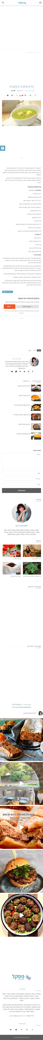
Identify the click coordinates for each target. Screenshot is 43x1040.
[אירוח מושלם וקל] (32, 551)
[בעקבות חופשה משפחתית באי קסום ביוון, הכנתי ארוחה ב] (21, 783)
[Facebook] (31, 371)
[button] (2, 148)
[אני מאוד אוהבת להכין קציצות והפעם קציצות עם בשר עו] (21, 915)
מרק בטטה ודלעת (24, 395)
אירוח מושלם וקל (36, 559)
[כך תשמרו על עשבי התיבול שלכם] (32, 568)
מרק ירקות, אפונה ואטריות (22, 415)
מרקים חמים (30, 52)
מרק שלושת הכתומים (23, 434)
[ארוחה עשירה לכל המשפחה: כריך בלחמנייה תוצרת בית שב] (21, 871)
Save (20, 95)
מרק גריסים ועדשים (24, 386)
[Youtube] (11, 371)
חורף (34, 350)
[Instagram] (27, 371)
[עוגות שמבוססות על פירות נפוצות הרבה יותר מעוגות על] (21, 739)
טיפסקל (38, 556)
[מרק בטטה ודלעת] (36, 397)
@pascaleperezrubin (21, 707)
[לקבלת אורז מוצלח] (12, 568)
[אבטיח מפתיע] (12, 551)
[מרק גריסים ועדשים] (36, 388)
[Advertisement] (21, 27)
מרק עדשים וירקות (24, 424)
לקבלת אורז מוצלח (16, 576)
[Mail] (23, 371)
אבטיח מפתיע (17, 559)
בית (40, 52)
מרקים (36, 52)
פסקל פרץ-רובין (27, 90)
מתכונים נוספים (37, 381)
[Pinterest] (19, 371)
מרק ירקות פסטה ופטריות (22, 405)
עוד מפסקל (26, 381)
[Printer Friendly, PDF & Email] (7, 292)
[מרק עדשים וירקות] (36, 426)
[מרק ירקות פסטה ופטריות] (36, 407)
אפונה (29, 350)
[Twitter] (15, 371)
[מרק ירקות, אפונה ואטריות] (36, 417)
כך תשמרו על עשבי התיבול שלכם (32, 576)
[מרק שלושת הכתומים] (36, 436)
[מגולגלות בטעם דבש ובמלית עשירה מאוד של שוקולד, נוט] (21, 827)
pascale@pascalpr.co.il (17, 1016)
